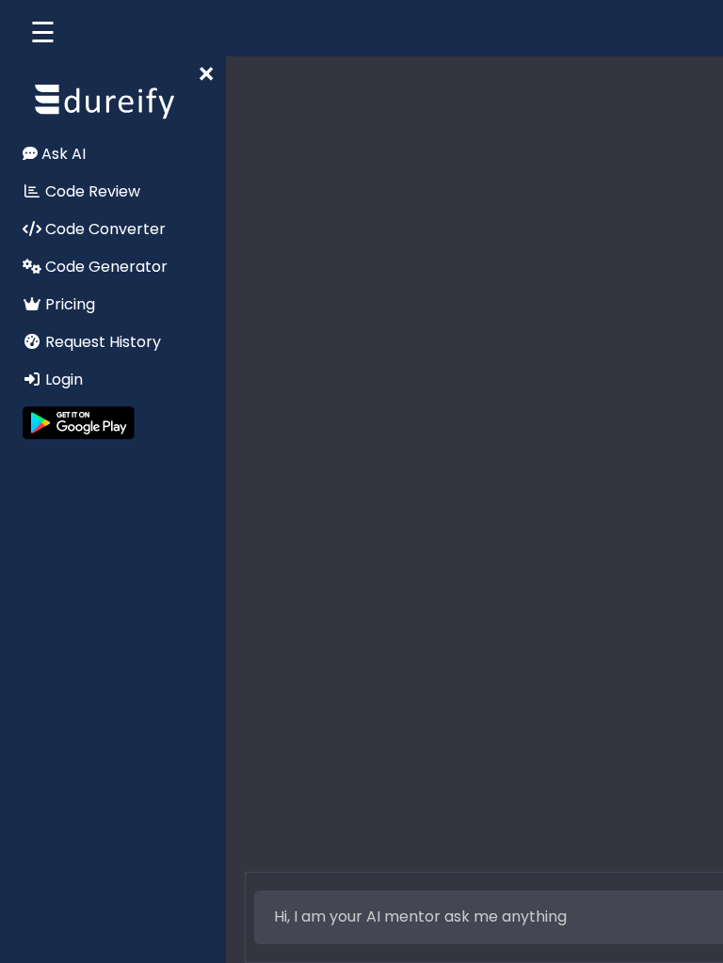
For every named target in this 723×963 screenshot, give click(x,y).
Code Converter (103, 229)
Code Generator (104, 266)
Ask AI (62, 154)
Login (62, 379)
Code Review (90, 191)
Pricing (68, 304)
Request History (101, 342)
